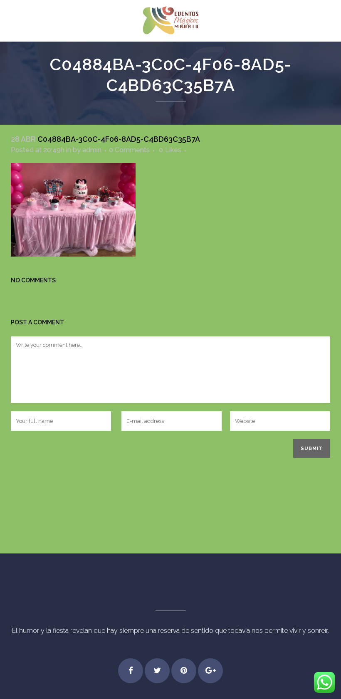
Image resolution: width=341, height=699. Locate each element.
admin (91, 150)
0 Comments (129, 150)
